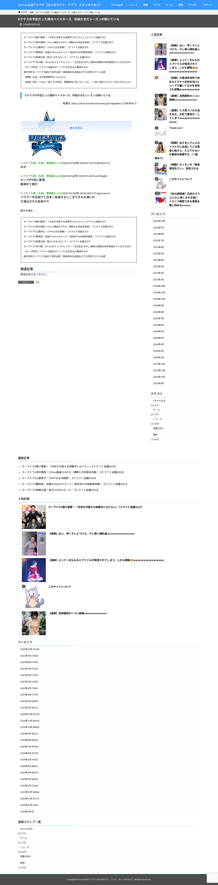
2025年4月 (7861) (29, 688)
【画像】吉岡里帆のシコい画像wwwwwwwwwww (77, 613)
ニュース (157, 419)
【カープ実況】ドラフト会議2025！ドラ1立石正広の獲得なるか (56, 67)
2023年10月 (159, 377)
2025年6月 (158, 247)
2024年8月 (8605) (29, 740)
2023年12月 (159, 364)
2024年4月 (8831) (29, 766)
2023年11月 (159, 370)
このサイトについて (180, 179)
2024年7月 (158, 318)
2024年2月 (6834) (29, 779)
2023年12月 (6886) (29, 792)
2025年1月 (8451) (29, 707)
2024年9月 (158, 305)
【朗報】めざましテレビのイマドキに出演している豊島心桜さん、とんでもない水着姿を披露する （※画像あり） (177, 150)
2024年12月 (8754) (29, 714)
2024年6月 (158, 325)
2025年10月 (159, 221)
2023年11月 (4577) (29, 798)
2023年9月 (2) (27, 811)
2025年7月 (158, 240)
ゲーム (156, 410)
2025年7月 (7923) (29, 668)
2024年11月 (159, 292)
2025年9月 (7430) (29, 655)
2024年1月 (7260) (29, 785)
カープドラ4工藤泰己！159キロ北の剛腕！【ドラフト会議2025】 (57, 47)
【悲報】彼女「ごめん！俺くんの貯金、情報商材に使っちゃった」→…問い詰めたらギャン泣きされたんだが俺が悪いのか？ (79, 82)
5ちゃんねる (159, 400)
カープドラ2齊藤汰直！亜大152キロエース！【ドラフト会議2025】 (58, 57)
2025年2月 (158, 273)
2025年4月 (158, 260)
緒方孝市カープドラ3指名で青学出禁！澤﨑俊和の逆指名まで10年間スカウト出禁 (64, 72)
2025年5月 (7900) (29, 681)
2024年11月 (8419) (29, 720)
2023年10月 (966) (29, 805)
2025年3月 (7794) (29, 694)
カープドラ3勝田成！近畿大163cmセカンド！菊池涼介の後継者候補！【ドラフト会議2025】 (70, 52)
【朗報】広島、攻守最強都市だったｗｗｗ (45, 77)
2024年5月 (158, 331)
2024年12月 (159, 286)
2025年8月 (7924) (29, 662)
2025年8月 (158, 234)
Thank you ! (176, 127)
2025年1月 (158, 279)
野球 (37, 282)
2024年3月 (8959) (29, 772)
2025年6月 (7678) (29, 675)
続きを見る (76, 127)
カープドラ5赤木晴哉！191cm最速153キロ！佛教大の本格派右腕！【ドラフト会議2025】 (69, 42)
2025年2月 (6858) (29, 701)
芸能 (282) (158, 428)
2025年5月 (158, 253)
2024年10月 (159, 299)
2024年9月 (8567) (29, 733)
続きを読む (26, 210)
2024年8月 (158, 312)
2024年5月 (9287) (29, 759)
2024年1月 (158, 357)
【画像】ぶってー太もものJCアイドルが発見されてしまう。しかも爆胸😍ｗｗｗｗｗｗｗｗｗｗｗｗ (106, 560)
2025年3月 (158, 266)
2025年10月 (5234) (29, 649)
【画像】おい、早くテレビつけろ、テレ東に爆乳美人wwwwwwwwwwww (184, 49)
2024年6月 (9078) (29, 753)
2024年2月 (158, 351)
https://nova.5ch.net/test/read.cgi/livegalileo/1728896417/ (104, 103)
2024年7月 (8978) (29, 746)
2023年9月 (158, 383)
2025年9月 (158, 227)
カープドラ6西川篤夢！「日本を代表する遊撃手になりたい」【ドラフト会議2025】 (65, 37)
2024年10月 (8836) (29, 727)
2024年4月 (158, 338)
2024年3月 (158, 344)
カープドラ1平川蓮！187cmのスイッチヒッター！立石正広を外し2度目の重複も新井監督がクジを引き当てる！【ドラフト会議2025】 (79, 62)
